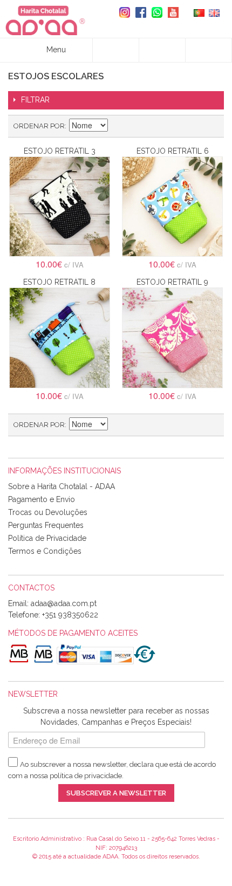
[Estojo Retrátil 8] (59, 337)
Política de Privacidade (47, 538)
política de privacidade (86, 776)
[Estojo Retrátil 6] (172, 206)
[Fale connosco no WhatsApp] (154, 12)
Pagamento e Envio (41, 499)
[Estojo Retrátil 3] (59, 206)
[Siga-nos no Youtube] (170, 12)
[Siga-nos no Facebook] (138, 12)
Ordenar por (39, 126)
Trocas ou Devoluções (47, 512)
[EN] (214, 12)
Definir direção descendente (118, 126)
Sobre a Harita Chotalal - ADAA (61, 486)
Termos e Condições (44, 551)
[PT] (199, 12)
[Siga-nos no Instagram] (122, 12)
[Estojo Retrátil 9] (172, 337)
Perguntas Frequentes (46, 525)
